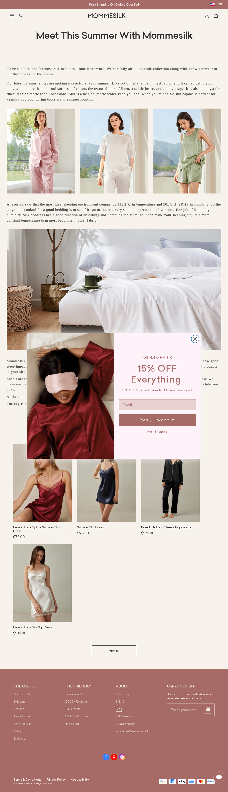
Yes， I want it (157, 419)
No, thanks (157, 432)
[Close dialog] (195, 339)
